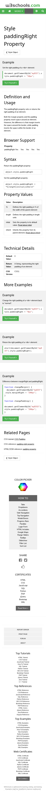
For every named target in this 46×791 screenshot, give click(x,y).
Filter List (23, 543)
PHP (23, 594)
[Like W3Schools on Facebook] (23, 567)
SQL (23, 588)
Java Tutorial (23, 680)
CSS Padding (19, 439)
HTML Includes (23, 529)
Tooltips (23, 538)
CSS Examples (23, 725)
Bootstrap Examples (23, 738)
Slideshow (23, 540)
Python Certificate (23, 765)
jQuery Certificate (23, 767)
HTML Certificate (23, 756)
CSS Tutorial (23, 660)
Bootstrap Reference (23, 703)
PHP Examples (23, 741)
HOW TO (23, 498)
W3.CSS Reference (22, 701)
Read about (25, 225)
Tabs (23, 504)
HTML (23, 580)
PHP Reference (23, 706)
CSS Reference (23, 692)
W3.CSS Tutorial (22, 671)
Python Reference (23, 699)
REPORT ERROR (23, 630)
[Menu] (3, 11)
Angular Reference (23, 715)
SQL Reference (23, 697)
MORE (18, 11)
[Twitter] (25, 561)
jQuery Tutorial (23, 677)
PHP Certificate (23, 769)
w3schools (23, 4)
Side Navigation (23, 513)
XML (23, 602)
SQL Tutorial (23, 666)
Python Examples (23, 734)
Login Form (23, 527)
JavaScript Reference (23, 695)
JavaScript (23, 585)
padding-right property (25, 444)
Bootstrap (23, 599)
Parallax (23, 524)
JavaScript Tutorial (23, 662)
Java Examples (23, 745)
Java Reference (23, 712)
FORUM (23, 638)
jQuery (23, 597)
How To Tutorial (23, 664)
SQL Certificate (23, 762)
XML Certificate (23, 773)
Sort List (23, 546)
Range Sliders (23, 535)
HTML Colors (23, 708)
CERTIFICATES (23, 574)
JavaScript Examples (23, 727)
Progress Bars (23, 521)
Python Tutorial (23, 669)
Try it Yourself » (10, 83)
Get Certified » (23, 779)
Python (23, 591)
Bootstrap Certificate (23, 771)
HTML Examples (22, 723)
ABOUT (23, 643)
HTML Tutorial (23, 657)
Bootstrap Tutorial (23, 673)
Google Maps (23, 532)
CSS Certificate (23, 758)
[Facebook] (20, 561)
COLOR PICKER (23, 479)
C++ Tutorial (23, 682)
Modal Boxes (23, 518)
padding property (29, 449)
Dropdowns (23, 507)
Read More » (23, 608)
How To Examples (23, 730)
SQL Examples (23, 732)
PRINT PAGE (23, 634)
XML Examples (23, 747)
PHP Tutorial (23, 675)
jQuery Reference (23, 710)
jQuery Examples (23, 743)
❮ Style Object (12, 52)
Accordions (23, 510)
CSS (23, 583)
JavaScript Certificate (23, 760)
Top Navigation (23, 516)
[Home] (9, 11)
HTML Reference (23, 690)
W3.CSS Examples (23, 736)
